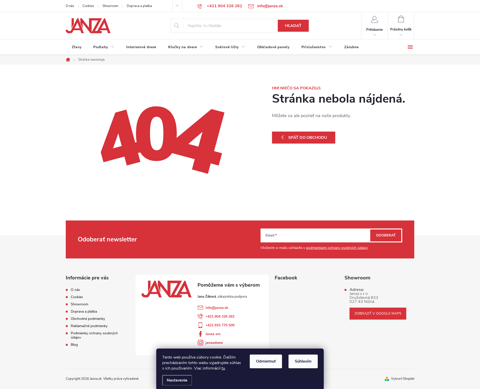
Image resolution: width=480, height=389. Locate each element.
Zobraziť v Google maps (378, 313)
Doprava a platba (139, 6)
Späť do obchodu (307, 137)
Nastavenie (177, 380)
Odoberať (386, 235)
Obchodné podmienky (88, 318)
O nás (70, 6)
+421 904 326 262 (220, 316)
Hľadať (293, 25)
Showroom (110, 6)
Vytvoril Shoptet (402, 379)
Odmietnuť (266, 361)
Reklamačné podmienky (89, 326)
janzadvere (214, 342)
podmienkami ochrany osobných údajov (337, 247)
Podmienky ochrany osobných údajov (94, 335)
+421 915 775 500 (220, 325)
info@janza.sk (217, 307)
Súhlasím (303, 361)
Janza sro (213, 334)
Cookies (88, 6)
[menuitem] (76, 47)
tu (223, 368)
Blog (74, 344)
